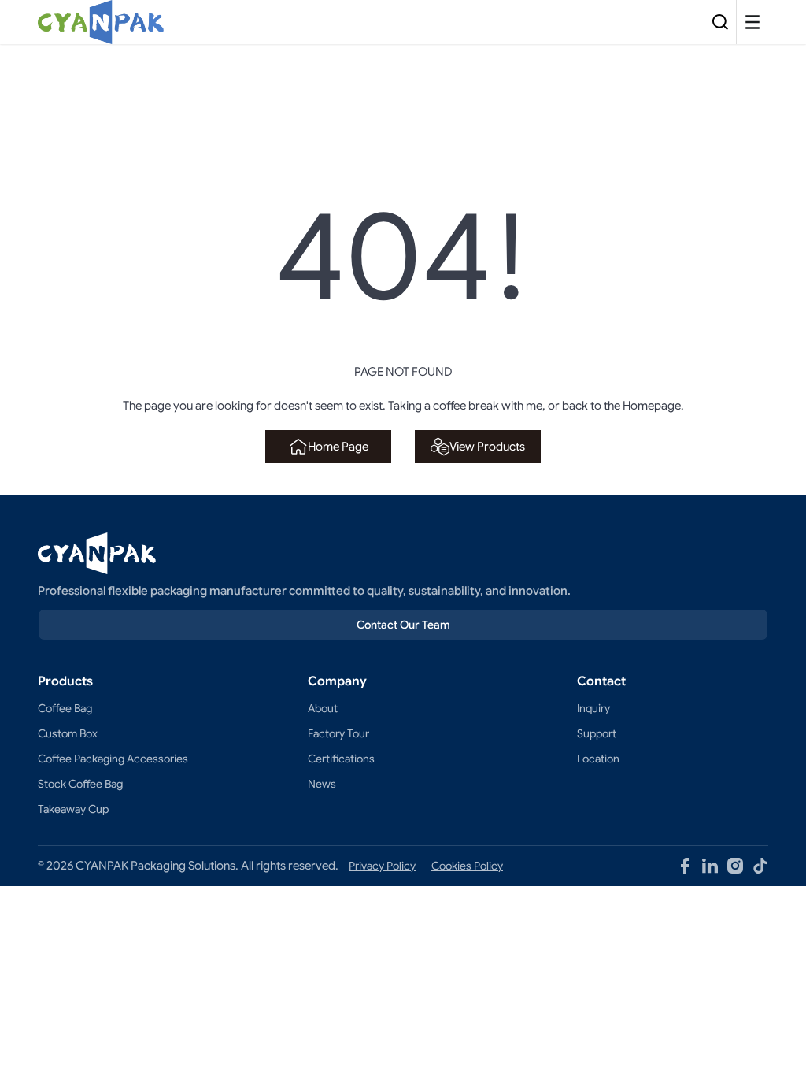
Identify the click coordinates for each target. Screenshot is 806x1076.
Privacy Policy (382, 866)
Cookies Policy (467, 866)
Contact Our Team (403, 625)
